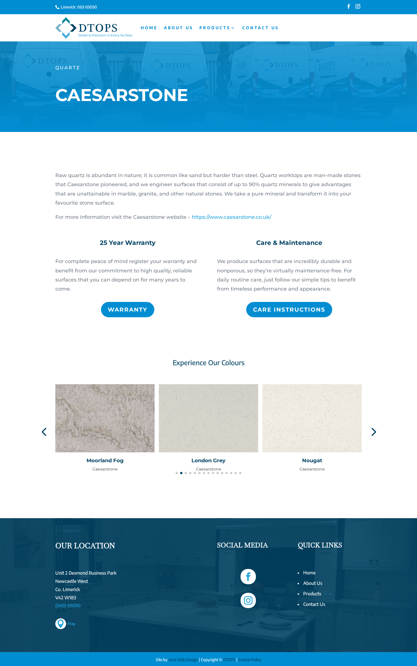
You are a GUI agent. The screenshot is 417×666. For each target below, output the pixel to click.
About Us (178, 27)
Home (149, 27)
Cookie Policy (250, 659)
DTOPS (229, 659)
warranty (128, 309)
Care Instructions (289, 309)
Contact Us (260, 27)
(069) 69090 (68, 605)
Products (214, 27)
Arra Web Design (183, 659)
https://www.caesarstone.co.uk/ (231, 217)
